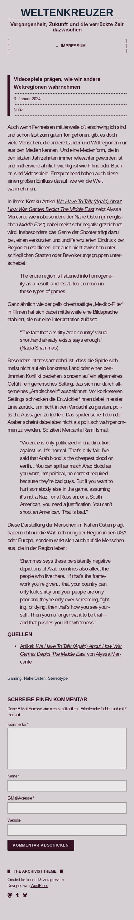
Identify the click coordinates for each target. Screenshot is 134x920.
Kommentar (17, 724)
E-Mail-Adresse (20, 798)
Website (13, 820)
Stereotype (58, 678)
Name (13, 776)
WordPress (39, 886)
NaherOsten (34, 678)
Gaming (14, 678)
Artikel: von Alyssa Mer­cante (71, 653)
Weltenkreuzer (67, 12)
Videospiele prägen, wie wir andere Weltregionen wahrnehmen (57, 83)
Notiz (18, 110)
